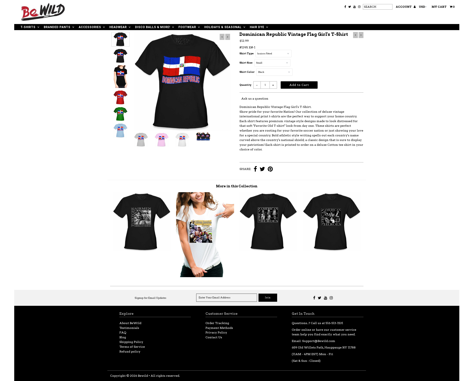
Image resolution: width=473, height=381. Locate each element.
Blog (122, 337)
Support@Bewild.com (318, 341)
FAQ (122, 332)
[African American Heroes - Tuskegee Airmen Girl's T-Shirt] (142, 250)
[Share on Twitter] (262, 169)
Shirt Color (247, 72)
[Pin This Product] (270, 169)
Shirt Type (246, 53)
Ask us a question (254, 98)
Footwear (187, 27)
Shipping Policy (131, 342)
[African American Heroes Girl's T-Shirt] (268, 250)
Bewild (143, 375)
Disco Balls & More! (152, 27)
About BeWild (130, 323)
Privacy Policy (216, 332)
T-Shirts (28, 27)
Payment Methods (219, 328)
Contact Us (213, 337)
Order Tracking (217, 323)
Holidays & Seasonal (222, 27)
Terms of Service (132, 346)
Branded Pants (57, 27)
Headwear (118, 27)
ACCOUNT (404, 6)
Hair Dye (257, 27)
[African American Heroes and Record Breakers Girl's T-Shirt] (205, 276)
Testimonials (129, 328)
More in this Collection (236, 186)
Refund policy (129, 351)
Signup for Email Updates (150, 298)
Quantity (245, 85)
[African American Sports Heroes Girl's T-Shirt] (332, 250)
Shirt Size (246, 62)
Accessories (90, 27)
